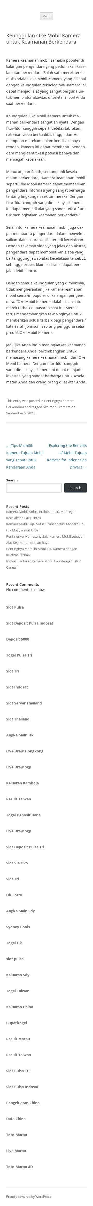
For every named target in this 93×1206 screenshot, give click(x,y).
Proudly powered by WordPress (28, 1196)
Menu (46, 16)
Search (12, 480)
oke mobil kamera (57, 407)
